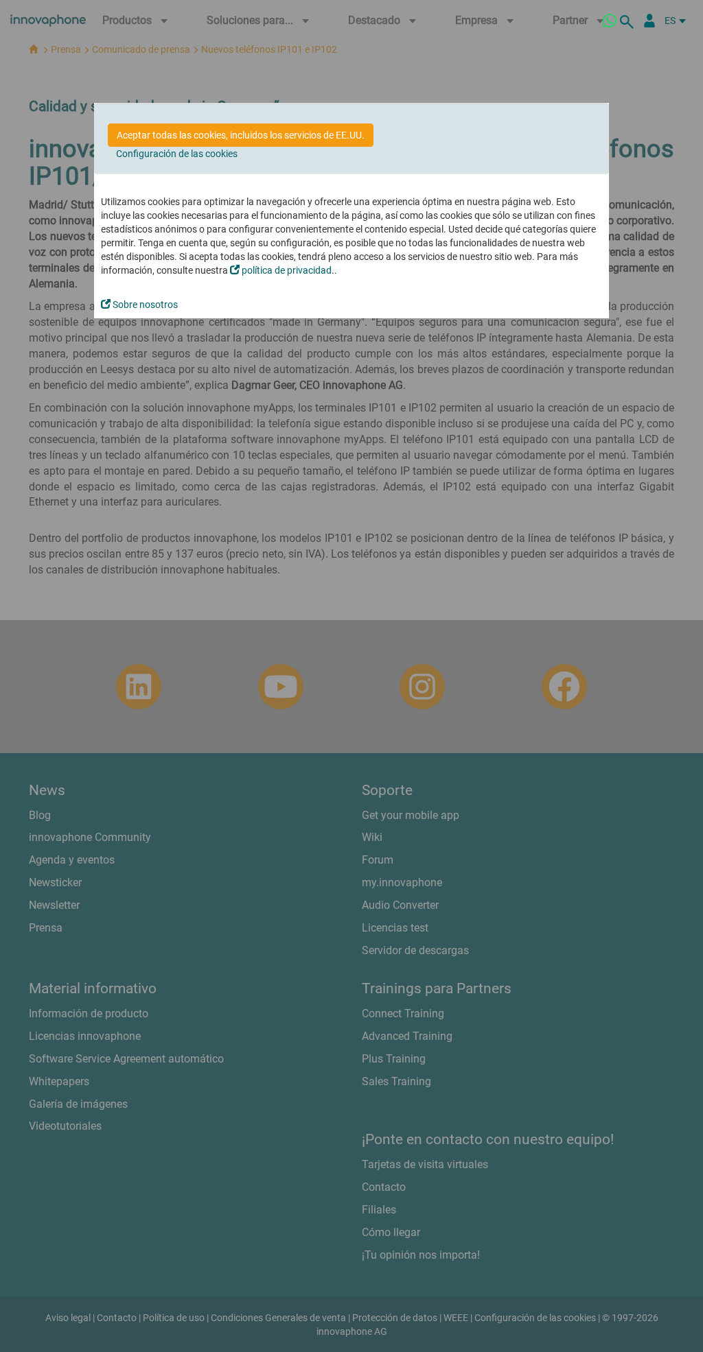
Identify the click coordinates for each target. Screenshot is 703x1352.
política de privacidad (286, 270)
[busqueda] (629, 20)
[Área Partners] (649, 20)
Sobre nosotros (144, 304)
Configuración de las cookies (177, 153)
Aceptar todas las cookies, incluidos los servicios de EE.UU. (241, 135)
